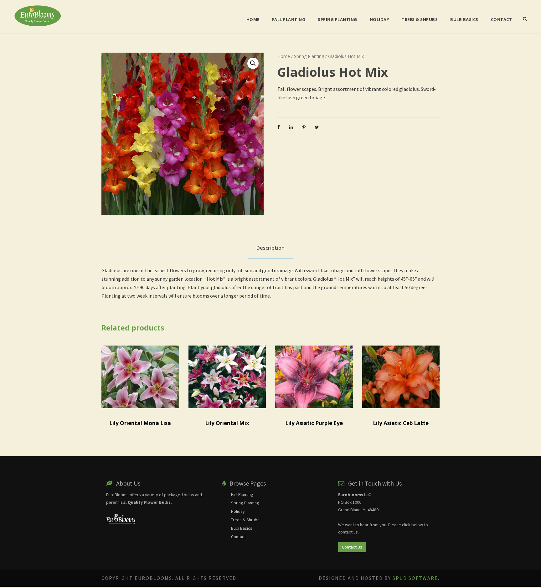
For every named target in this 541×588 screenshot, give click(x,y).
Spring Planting (337, 19)
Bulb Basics (464, 19)
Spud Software (415, 578)
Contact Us (352, 547)
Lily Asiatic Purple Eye (314, 423)
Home (253, 19)
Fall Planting (289, 19)
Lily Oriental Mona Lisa (140, 423)
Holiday (379, 19)
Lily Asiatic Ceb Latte (401, 423)
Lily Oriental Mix (227, 423)
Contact (501, 19)
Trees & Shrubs (420, 19)
